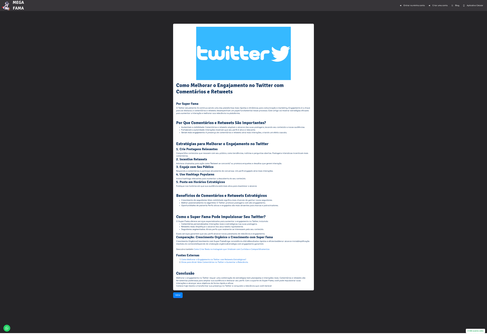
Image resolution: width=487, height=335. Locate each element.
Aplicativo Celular (475, 5)
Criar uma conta (440, 5)
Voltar (178, 295)
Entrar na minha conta (414, 5)
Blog (457, 5)
